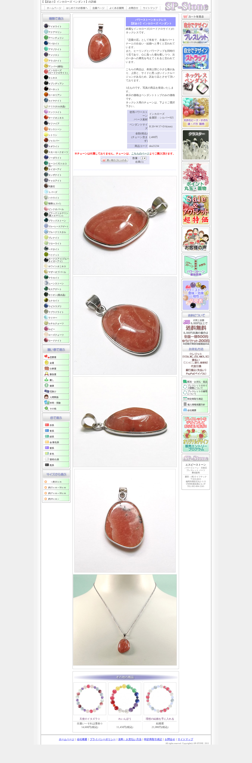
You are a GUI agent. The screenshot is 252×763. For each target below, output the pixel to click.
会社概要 (82, 739)
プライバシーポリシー (103, 739)
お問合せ (170, 739)
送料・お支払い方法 (129, 739)
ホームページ (66, 739)
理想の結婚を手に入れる (160, 718)
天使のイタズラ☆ (90, 718)
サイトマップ (185, 739)
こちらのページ (140, 153)
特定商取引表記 (153, 739)
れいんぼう (124, 718)
